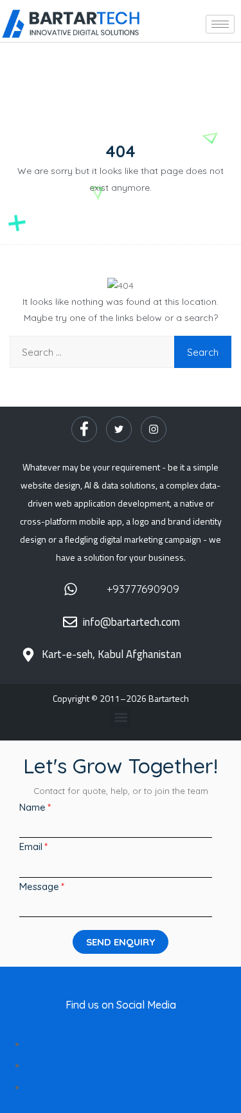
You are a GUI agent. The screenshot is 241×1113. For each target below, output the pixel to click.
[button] (120, 717)
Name (32, 807)
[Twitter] (119, 429)
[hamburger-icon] (220, 24)
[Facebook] (84, 429)
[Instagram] (153, 429)
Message (39, 886)
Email (30, 846)
